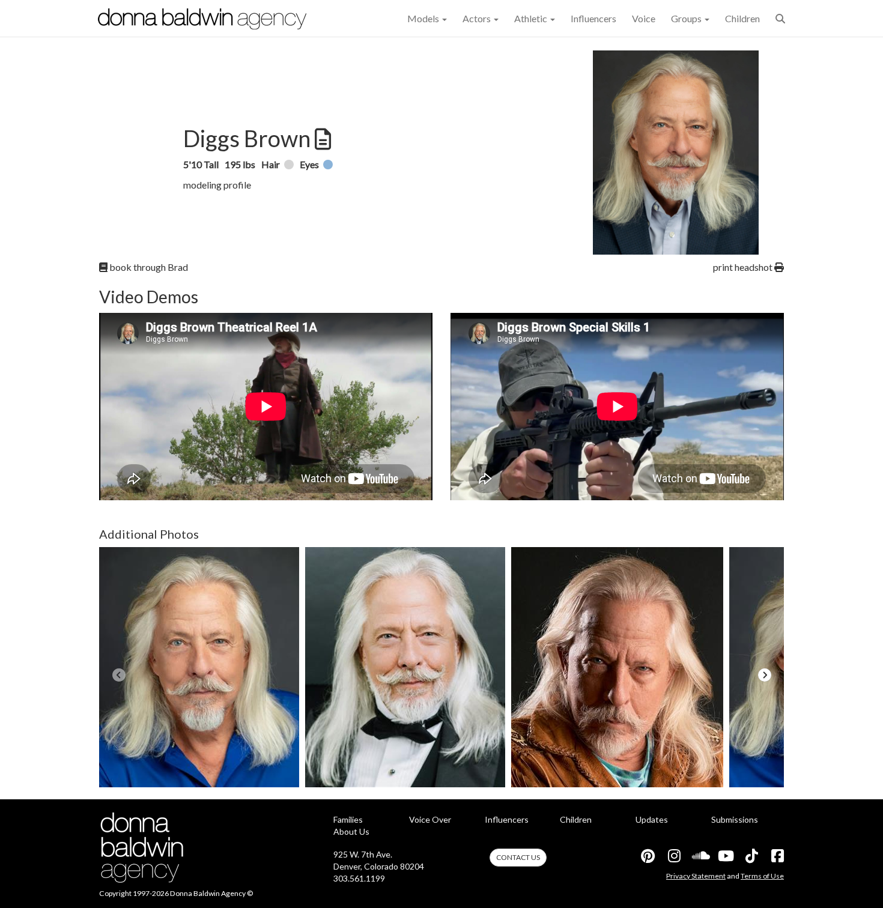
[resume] (321, 139)
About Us (351, 831)
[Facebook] (776, 856)
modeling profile (217, 184)
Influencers (593, 18)
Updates (652, 819)
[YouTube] (725, 856)
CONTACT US (518, 857)
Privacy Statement (696, 875)
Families (348, 819)
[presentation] (118, 675)
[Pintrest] (647, 856)
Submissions (734, 819)
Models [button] (424, 18)
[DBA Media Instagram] (673, 856)
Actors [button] (478, 18)
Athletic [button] (531, 18)
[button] (780, 18)
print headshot (743, 267)
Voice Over (430, 819)
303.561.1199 (359, 878)
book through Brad (148, 267)
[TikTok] (751, 856)
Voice (643, 18)
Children (742, 18)
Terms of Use (762, 875)
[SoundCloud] (699, 856)
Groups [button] (687, 18)
